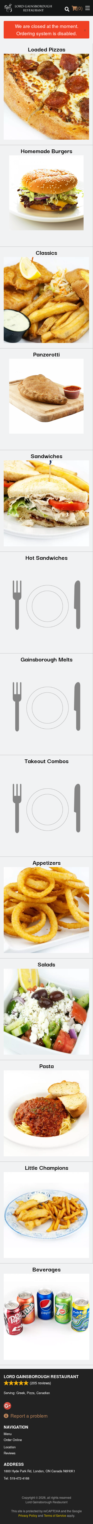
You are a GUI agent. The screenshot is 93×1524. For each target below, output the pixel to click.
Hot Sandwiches (46, 557)
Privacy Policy (27, 1515)
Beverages (46, 1268)
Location (10, 1447)
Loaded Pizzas (46, 48)
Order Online (13, 1439)
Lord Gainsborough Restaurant (41, 1376)
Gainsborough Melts (46, 658)
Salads (46, 963)
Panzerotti (46, 353)
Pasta (46, 1065)
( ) (80, 7)
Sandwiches (46, 455)
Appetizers (46, 862)
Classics (46, 252)
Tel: (16, 1478)
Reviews (9, 1453)
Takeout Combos (46, 760)
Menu (8, 1433)
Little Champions (46, 1167)
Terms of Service (55, 1515)
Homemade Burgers (46, 150)
